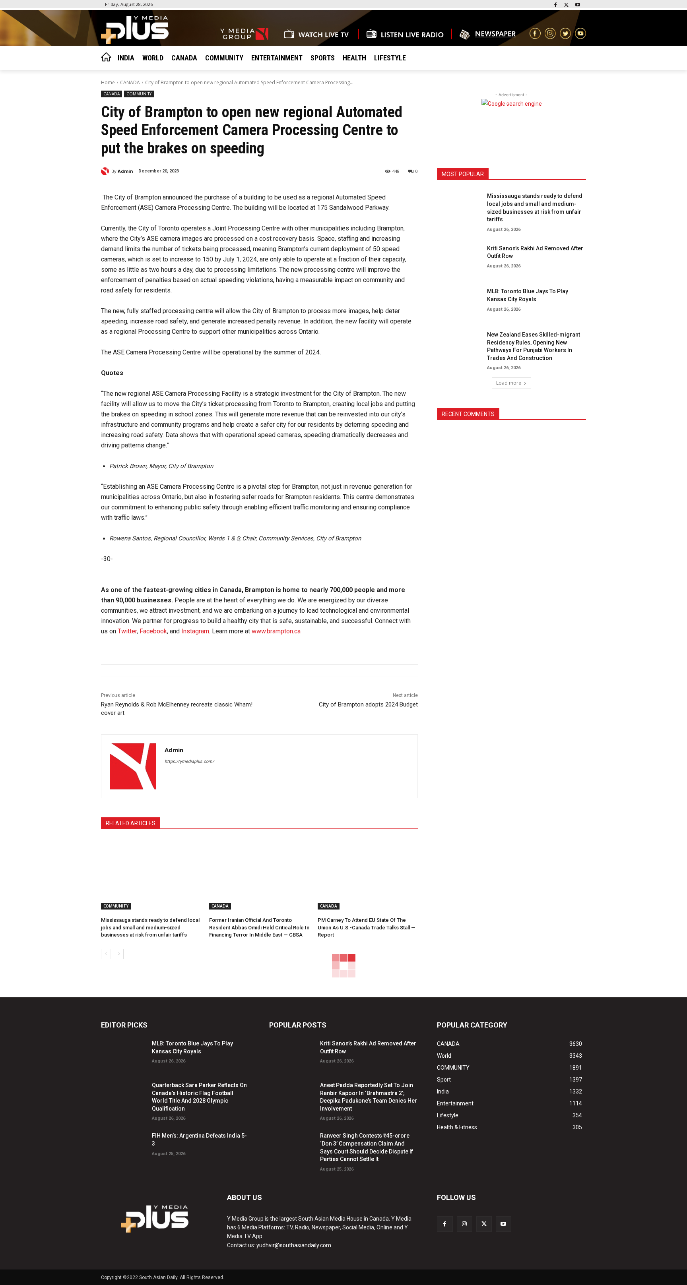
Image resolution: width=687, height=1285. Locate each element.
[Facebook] (555, 5)
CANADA (130, 82)
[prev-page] (106, 954)
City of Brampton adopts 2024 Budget (368, 704)
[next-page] (119, 954)
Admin (125, 171)
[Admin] (106, 171)
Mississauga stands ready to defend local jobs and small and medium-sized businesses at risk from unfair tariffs (150, 927)
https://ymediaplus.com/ (189, 761)
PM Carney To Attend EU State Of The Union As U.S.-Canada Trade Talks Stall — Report (366, 927)
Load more (508, 382)
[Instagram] (464, 1224)
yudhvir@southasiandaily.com (293, 1245)
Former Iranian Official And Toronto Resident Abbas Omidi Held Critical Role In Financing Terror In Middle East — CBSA (259, 927)
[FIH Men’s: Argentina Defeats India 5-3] (123, 1145)
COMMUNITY (138, 94)
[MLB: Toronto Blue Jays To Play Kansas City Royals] (459, 301)
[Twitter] (566, 5)
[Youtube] (577, 5)
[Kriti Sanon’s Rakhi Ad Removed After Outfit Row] (459, 258)
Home (108, 82)
